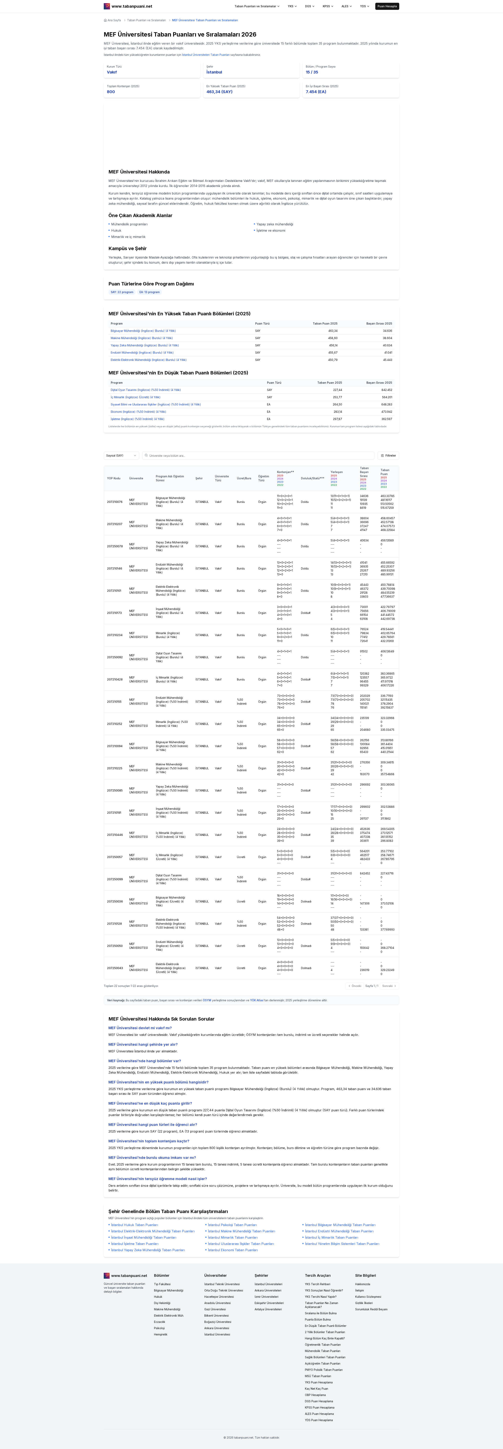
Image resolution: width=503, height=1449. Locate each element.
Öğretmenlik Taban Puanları (323, 1344)
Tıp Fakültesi (162, 1284)
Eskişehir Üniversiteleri (269, 1303)
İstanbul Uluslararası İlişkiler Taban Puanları (241, 1244)
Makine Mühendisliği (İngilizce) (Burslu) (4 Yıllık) (142, 338)
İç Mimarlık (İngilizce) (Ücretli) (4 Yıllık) (136, 397)
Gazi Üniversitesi (215, 1309)
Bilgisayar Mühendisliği (168, 1290)
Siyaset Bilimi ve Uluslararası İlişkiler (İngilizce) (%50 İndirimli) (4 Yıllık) (156, 404)
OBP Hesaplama (315, 1395)
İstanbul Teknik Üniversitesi (222, 1284)
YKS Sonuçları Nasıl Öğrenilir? (324, 1290)
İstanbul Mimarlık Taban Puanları (233, 1237)
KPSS (326, 6)
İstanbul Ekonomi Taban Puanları (233, 1250)
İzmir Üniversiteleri (266, 1296)
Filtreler (391, 455)
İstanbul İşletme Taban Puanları (134, 1244)
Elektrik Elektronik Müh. (169, 1315)
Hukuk (158, 1296)
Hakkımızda (362, 1284)
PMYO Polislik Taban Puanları (324, 1369)
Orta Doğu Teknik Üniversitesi (223, 1290)
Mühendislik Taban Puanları (322, 1351)
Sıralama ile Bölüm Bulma (321, 1313)
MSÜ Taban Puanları (318, 1376)
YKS (290, 6)
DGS (308, 6)
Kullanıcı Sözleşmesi (368, 1296)
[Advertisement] (251, 136)
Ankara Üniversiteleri (268, 1290)
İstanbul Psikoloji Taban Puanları (232, 1225)
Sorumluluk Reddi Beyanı (371, 1309)
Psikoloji (159, 1328)
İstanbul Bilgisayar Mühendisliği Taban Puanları (340, 1225)
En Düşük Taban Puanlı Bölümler (325, 1325)
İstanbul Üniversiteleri (268, 1284)
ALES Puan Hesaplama (319, 1413)
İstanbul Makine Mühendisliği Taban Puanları (241, 1231)
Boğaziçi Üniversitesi (217, 1321)
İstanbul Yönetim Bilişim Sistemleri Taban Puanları (342, 1244)
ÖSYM (207, 1000)
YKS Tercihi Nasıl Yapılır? (321, 1296)
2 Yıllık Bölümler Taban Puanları (325, 1332)
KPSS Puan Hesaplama (319, 1407)
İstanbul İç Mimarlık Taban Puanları (331, 1237)
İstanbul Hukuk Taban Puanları (134, 1225)
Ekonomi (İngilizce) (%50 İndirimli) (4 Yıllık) (138, 411)
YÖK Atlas (256, 1000)
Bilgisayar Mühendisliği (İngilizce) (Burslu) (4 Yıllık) (143, 330)
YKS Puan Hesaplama (319, 1382)
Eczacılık (159, 1321)
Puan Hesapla (387, 6)
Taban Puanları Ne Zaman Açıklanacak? (321, 1305)
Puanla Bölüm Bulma (318, 1319)
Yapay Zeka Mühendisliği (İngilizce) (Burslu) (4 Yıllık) (145, 345)
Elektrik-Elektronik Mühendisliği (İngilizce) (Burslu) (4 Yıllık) (149, 359)
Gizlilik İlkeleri (364, 1303)
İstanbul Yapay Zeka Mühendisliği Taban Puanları (148, 1250)
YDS (363, 6)
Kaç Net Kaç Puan (316, 1388)
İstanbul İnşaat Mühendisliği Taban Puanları (143, 1237)
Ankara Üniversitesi (216, 1328)
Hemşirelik (160, 1334)
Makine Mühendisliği (167, 1309)
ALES (345, 6)
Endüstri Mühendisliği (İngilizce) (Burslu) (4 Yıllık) (142, 352)
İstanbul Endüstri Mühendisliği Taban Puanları (339, 1231)
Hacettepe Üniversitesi (219, 1296)
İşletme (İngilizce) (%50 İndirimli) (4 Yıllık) (137, 419)
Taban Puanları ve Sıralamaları (146, 20)
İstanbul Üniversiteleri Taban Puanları (206, 54)
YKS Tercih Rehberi (317, 1284)
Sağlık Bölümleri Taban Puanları (325, 1357)
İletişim (359, 1290)
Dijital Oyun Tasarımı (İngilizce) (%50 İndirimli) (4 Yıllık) (146, 390)
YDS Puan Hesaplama (319, 1420)
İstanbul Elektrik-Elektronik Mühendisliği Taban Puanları (153, 1231)
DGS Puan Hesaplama (319, 1401)
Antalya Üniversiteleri (268, 1309)
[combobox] (121, 455)
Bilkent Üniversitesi (216, 1315)
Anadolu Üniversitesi (217, 1303)
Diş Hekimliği (162, 1303)
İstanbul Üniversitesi (217, 1334)
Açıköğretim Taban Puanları (322, 1363)
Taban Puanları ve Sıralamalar (255, 6)
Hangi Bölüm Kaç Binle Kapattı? (325, 1338)
